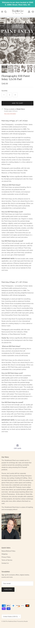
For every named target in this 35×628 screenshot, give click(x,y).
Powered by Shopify (22, 621)
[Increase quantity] (15, 94)
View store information (10, 113)
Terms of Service (7, 560)
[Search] (6, 12)
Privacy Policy (6, 557)
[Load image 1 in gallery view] (17, 41)
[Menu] (2, 12)
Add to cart (17, 103)
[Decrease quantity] (4, 94)
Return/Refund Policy (8, 551)
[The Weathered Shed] (17, 11)
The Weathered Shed (11, 621)
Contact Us (5, 563)
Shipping (4, 554)
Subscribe (8, 589)
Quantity (4, 91)
